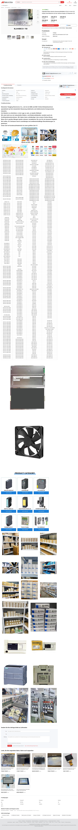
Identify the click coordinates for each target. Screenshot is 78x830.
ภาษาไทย (56, 822)
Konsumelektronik (7, 7)
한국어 (47, 822)
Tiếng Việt (62, 822)
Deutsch (36, 822)
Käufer (60, 5)
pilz (1, 802)
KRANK (2, 800)
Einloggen (75, 2)
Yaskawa (40, 804)
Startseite (2, 7)
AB (58, 802)
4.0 (63, 86)
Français (25, 822)
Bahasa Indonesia (68, 822)
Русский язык (29, 822)
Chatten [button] (69, 25)
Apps (70, 5)
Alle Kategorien (4, 5)
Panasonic (41, 800)
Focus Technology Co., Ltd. (38, 824)
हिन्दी (52, 822)
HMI (39, 802)
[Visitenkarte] (75, 89)
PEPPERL (21, 802)
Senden (9, 745)
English (14, 822)
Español (17, 822)
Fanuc (59, 804)
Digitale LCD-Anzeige (56, 815)
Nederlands (40, 822)
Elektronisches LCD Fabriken (26, 815)
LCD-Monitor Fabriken (5, 815)
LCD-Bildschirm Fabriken (15, 815)
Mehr (2, 817)
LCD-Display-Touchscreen (46, 815)
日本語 (50, 822)
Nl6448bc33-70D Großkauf (66, 815)
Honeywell (21, 800)
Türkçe (59, 822)
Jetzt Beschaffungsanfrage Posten (31, 745)
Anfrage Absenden (50, 25)
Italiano (33, 822)
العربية (44, 822)
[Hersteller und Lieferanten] (7, 2)
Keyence (59, 800)
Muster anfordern (69, 27)
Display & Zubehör (14, 7)
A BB (2, 804)
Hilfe (66, 5)
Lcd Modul (19, 7)
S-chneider (22, 804)
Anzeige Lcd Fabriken (36, 815)
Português (20, 822)
